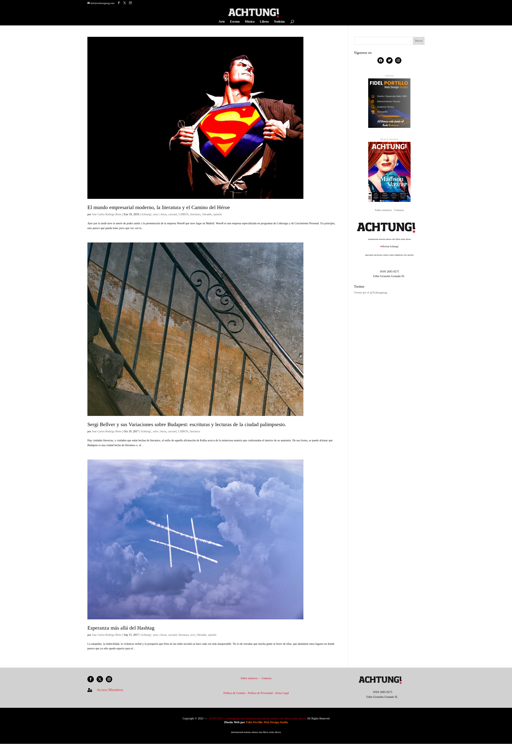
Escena (235, 21)
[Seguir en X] (100, 679)
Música (250, 21)
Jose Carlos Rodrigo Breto (107, 214)
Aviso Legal (282, 693)
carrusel (172, 214)
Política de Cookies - (235, 693)
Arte (222, 21)
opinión (217, 214)
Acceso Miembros (110, 690)
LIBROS (184, 214)
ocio (192, 634)
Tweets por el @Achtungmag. (371, 292)
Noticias (279, 21)
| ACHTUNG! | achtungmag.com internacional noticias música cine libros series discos (257, 718)
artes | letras (160, 214)
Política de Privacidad (260, 693)
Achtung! (146, 214)
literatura (195, 214)
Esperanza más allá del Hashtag (120, 628)
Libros (264, 21)
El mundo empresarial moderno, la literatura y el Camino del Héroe (158, 207)
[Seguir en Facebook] (90, 679)
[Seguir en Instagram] (109, 679)
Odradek (207, 214)
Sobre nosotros (383, 210)
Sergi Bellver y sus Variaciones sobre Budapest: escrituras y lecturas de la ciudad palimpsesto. (186, 424)
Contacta (399, 210)
